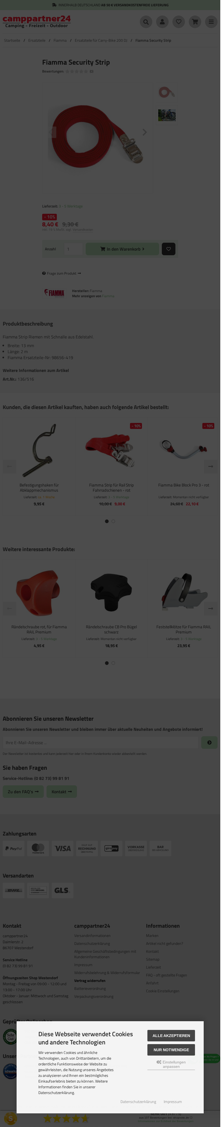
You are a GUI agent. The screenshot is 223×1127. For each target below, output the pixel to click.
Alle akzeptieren (171, 1035)
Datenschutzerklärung (138, 1101)
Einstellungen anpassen (174, 1064)
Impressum (173, 1101)
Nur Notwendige (171, 1050)
